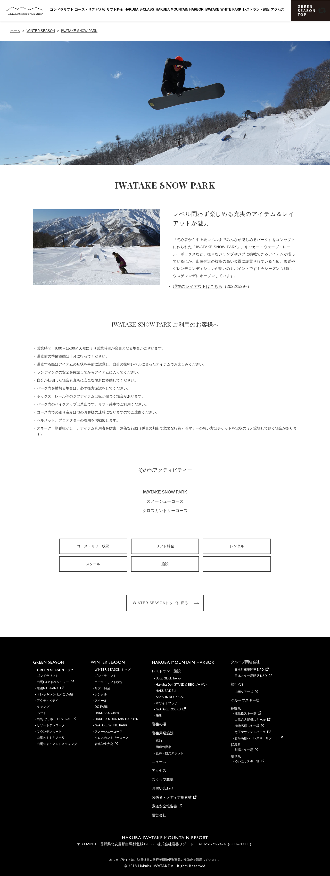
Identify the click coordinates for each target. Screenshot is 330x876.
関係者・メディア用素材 (172, 797)
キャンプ (43, 707)
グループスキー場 (245, 700)
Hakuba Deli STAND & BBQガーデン (181, 684)
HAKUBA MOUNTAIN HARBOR (179, 9)
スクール (93, 564)
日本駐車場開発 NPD (249, 669)
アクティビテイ (48, 700)
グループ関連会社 (245, 662)
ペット (41, 713)
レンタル (237, 546)
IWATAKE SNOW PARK (165, 492)
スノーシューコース (165, 501)
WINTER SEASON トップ (112, 669)
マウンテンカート (49, 731)
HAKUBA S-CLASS (139, 9)
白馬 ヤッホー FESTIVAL (54, 719)
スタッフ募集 (163, 779)
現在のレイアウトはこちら (197, 286)
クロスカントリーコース (165, 510)
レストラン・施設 (256, 9)
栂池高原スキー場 (247, 726)
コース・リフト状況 (90, 9)
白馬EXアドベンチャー (53, 682)
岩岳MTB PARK (48, 688)
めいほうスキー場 (247, 761)
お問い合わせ (163, 788)
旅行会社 (238, 684)
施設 (165, 564)
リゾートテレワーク (51, 725)
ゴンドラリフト (61, 9)
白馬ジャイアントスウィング (57, 744)
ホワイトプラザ (166, 703)
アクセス (277, 9)
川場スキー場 (244, 750)
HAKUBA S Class (107, 713)
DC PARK (101, 707)
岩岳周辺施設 (163, 733)
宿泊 (159, 741)
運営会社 (159, 815)
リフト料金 (114, 9)
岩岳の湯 (159, 724)
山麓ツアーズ (244, 692)
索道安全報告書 (164, 806)
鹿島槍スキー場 (245, 713)
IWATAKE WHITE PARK (223, 9)
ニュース (159, 762)
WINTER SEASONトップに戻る (160, 603)
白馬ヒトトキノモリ (51, 738)
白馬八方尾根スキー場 (250, 719)
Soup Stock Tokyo (168, 678)
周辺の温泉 (163, 747)
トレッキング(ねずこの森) (55, 694)
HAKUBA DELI (166, 691)
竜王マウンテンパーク (250, 732)
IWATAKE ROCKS (168, 709)
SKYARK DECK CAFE (171, 697)
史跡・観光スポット (170, 753)
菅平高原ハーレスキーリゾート (256, 738)
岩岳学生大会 (104, 744)
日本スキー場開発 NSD (251, 676)
